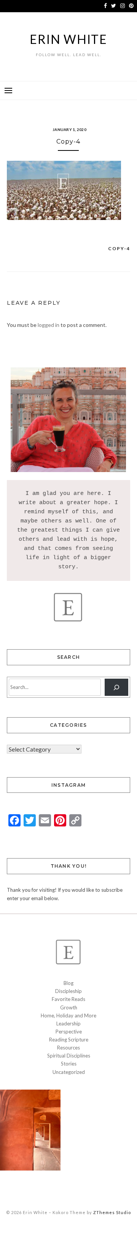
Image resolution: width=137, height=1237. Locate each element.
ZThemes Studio (112, 1212)
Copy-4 (119, 248)
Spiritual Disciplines (68, 1056)
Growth (68, 1007)
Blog (68, 983)
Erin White (68, 39)
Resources (68, 1048)
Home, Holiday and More (68, 1015)
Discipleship (68, 991)
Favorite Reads (68, 999)
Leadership (68, 1023)
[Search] (117, 687)
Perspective (69, 1031)
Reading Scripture (68, 1039)
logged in (48, 325)
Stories (68, 1064)
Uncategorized (69, 1072)
